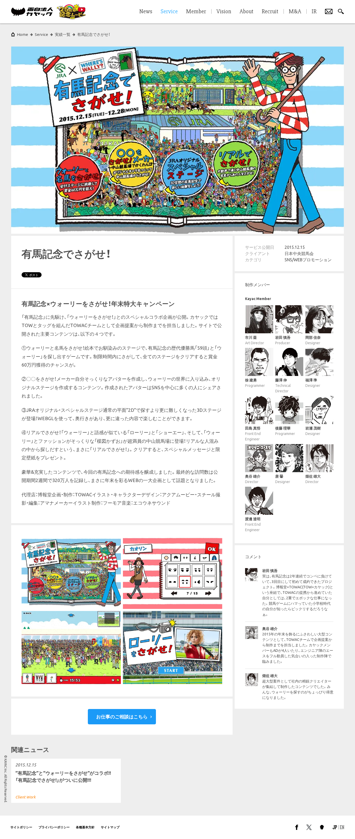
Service (41, 34)
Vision (223, 11)
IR (314, 11)
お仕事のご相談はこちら (122, 716)
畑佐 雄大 (270, 676)
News (145, 11)
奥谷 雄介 (270, 629)
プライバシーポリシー (54, 827)
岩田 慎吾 (270, 571)
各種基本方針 (85, 827)
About (246, 11)
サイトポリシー (21, 827)
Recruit (270, 11)
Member (196, 11)
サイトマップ (110, 827)
